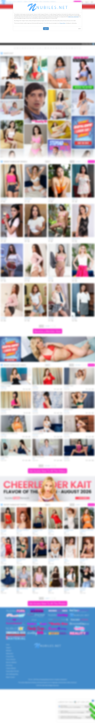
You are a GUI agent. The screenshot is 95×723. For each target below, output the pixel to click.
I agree (46, 28)
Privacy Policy (62, 23)
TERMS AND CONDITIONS (73, 16)
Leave (79, 28)
